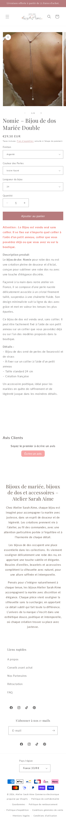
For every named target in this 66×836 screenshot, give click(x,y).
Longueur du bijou (13, 179)
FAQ (10, 692)
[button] (7, 17)
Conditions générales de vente (47, 810)
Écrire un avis (33, 453)
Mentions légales (21, 815)
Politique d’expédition (17, 810)
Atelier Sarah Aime (25, 794)
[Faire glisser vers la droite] (41, 113)
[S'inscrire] (53, 730)
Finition (7, 147)
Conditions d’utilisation (45, 815)
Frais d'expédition (25, 141)
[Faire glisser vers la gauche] (25, 113)
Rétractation (15, 684)
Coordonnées (18, 804)
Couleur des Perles (13, 163)
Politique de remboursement (43, 804)
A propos (13, 659)
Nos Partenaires (17, 675)
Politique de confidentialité (45, 799)
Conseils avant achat (20, 667)
